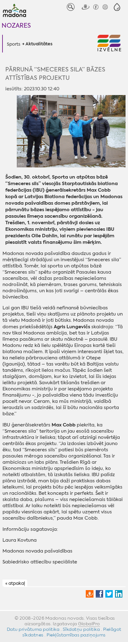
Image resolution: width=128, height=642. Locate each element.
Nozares (16, 25)
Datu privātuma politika (33, 629)
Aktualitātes (39, 44)
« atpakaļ (15, 583)
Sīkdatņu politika (81, 629)
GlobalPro (89, 623)
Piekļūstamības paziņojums (76, 635)
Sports (13, 44)
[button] (117, 7)
